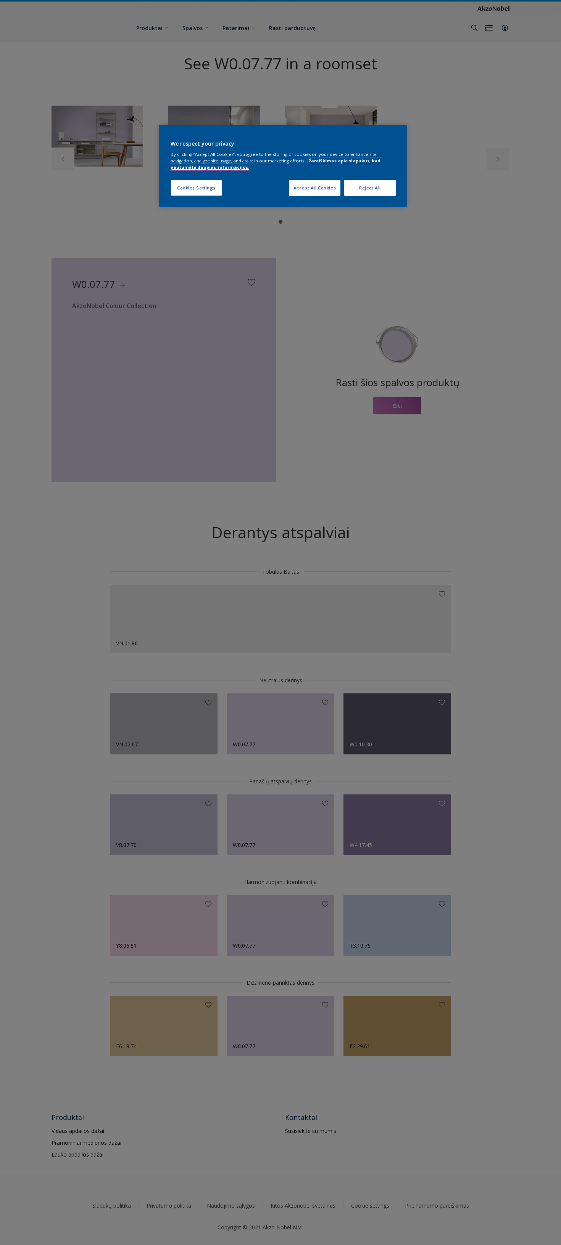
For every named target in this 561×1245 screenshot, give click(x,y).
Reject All (370, 188)
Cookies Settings (196, 188)
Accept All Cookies (314, 188)
